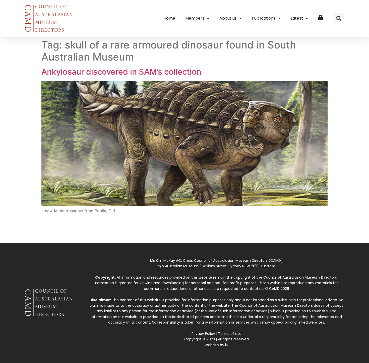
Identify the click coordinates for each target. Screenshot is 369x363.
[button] (339, 18)
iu (226, 344)
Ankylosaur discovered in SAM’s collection (121, 72)
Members (194, 18)
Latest (297, 18)
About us (228, 18)
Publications (264, 18)
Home (169, 18)
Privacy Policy (203, 333)
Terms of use (229, 333)
